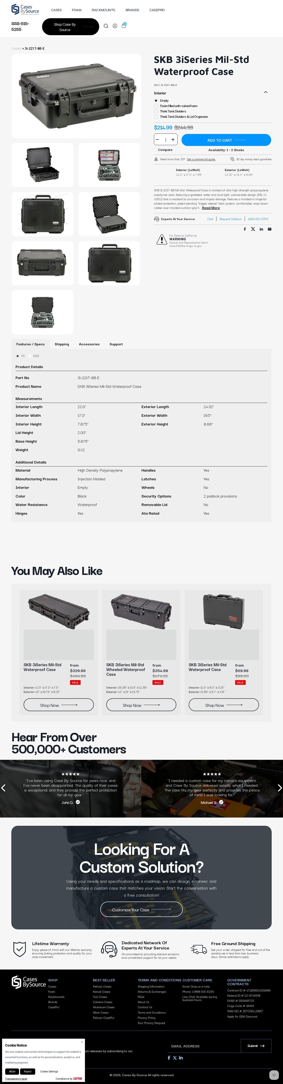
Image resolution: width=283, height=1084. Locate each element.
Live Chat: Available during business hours (200, 998)
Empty (164, 100)
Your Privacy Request (151, 1022)
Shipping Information (151, 986)
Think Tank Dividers (173, 111)
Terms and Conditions (152, 1012)
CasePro (157, 10)
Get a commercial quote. (201, 159)
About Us (143, 1001)
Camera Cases (102, 1001)
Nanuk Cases (101, 991)
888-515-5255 (20, 25)
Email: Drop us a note (196, 986)
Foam (76, 10)
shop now (49, 704)
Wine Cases (100, 1012)
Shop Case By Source (65, 26)
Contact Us (145, 1007)
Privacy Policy (147, 1017)
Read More (211, 207)
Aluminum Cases (103, 1007)
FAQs (141, 996)
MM (36, 356)
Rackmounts (103, 10)
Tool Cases (100, 996)
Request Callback (231, 219)
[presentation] (3, 788)
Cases (56, 10)
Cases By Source (134, 1074)
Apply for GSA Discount (242, 1016)
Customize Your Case (130, 909)
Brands (132, 10)
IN (22, 356)
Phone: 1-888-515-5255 (198, 991)
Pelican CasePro (103, 1017)
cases (16, 49)
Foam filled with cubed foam (178, 105)
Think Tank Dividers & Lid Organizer (184, 116)
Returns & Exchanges (152, 991)
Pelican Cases (102, 986)
